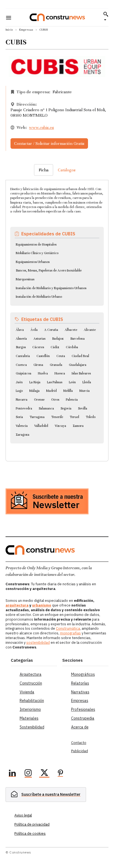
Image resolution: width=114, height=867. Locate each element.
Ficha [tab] (43, 169)
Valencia (22, 426)
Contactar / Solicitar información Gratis (49, 143)
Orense (39, 399)
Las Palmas (54, 382)
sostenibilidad (38, 642)
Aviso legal (23, 815)
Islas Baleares (81, 373)
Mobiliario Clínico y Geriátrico (37, 253)
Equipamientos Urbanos (33, 262)
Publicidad (79, 751)
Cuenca (21, 365)
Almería (21, 339)
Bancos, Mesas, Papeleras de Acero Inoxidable (49, 270)
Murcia (84, 391)
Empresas (26, 29)
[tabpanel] (57, 314)
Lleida (86, 382)
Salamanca (46, 408)
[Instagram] (28, 773)
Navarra (21, 399)
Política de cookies (30, 833)
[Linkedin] (12, 773)
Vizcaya (60, 426)
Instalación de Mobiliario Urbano (39, 297)
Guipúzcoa (23, 373)
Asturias (39, 339)
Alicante (90, 330)
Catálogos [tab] (67, 169)
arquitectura (17, 605)
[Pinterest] (60, 773)
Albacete (71, 330)
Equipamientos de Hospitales (36, 244)
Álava (20, 330)
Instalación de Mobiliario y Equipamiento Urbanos (51, 288)
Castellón (43, 356)
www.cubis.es (41, 127)
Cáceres (38, 347)
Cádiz (55, 347)
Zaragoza (22, 435)
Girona (38, 365)
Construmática (68, 628)
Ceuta (60, 356)
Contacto (78, 742)
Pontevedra (24, 408)
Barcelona (77, 339)
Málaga (34, 391)
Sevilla (82, 408)
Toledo (90, 417)
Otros (55, 399)
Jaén (19, 382)
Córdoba (72, 347)
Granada (56, 365)
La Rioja (34, 382)
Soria (19, 417)
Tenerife (57, 417)
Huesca (60, 373)
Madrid (51, 391)
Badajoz (58, 339)
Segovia (66, 408)
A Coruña (51, 330)
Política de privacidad (32, 824)
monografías (70, 633)
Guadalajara (77, 365)
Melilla (68, 391)
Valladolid (41, 426)
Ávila (34, 330)
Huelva (43, 373)
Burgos (21, 347)
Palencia (72, 399)
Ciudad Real (80, 356)
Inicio (9, 29)
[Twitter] (44, 773)
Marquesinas (25, 279)
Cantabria (23, 356)
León (72, 382)
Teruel (74, 417)
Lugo (19, 391)
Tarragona (37, 417)
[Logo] (57, 17)
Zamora (78, 426)
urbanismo (41, 605)
